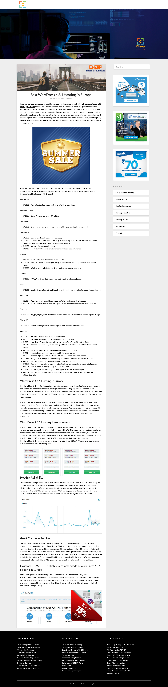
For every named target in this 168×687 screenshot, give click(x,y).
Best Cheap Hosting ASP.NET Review (120, 645)
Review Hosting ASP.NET (71, 668)
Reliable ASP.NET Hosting (116, 665)
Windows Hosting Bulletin (71, 658)
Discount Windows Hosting (72, 645)
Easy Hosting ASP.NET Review (117, 660)
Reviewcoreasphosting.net (71, 671)
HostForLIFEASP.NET (28, 386)
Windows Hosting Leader (26, 650)
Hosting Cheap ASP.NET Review (28, 668)
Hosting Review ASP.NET (116, 647)
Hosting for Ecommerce (25, 663)
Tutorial (119, 233)
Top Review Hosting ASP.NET (117, 668)
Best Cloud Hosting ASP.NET (27, 653)
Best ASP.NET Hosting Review (118, 658)
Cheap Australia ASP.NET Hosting (119, 653)
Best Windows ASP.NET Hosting (28, 665)
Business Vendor (68, 655)
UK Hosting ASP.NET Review (72, 647)
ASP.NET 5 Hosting (113, 673)
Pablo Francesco (66, 99)
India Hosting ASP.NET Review (73, 663)
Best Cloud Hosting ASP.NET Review (75, 650)
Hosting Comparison (123, 206)
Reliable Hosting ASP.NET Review (74, 653)
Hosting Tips (120, 226)
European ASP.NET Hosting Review (29, 660)
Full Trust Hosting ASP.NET (116, 650)
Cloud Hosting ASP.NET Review (28, 645)
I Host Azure (66, 665)
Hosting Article (121, 199)
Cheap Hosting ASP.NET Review (28, 647)
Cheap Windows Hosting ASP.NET (119, 671)
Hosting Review (122, 220)
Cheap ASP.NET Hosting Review (118, 655)
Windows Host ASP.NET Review (73, 660)
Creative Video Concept (25, 655)
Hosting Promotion (123, 213)
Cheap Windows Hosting (125, 192)
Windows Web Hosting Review (28, 658)
